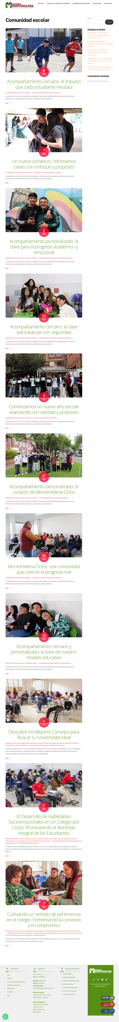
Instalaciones (97, 3)
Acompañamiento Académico (48, 338)
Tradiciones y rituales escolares (35, 935)
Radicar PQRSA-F (67, 974)
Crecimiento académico (37, 743)
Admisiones (108, 3)
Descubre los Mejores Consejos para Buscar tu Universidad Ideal (43, 735)
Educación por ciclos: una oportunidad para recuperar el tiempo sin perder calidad (100, 61)
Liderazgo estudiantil (32, 933)
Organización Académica (41, 172)
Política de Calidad (68, 984)
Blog (8, 995)
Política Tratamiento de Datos (71, 981)
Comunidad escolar (11, 92)
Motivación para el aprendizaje (63, 933)
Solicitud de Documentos (70, 991)
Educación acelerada (71, 743)
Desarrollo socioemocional (73, 841)
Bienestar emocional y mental (15, 258)
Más (7, 103)
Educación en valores (70, 838)
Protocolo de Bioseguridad (70, 987)
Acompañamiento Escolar (47, 498)
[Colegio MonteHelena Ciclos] (19, 7)
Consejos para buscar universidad (54, 745)
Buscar (90, 18)
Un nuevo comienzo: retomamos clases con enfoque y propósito (44, 164)
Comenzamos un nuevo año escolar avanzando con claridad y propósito (44, 409)
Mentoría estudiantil (46, 933)
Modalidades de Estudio (81, 3)
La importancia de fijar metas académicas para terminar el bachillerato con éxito (100, 44)
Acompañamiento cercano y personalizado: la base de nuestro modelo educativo (44, 652)
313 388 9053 (42, 981)
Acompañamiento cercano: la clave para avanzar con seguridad (44, 329)
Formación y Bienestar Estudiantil (58, 3)
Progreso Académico (66, 258)
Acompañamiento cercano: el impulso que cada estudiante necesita (44, 84)
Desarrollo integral (24, 92)
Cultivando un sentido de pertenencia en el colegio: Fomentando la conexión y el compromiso (44, 919)
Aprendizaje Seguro (62, 498)
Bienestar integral (58, 841)
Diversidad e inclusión (56, 838)
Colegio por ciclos (11, 743)
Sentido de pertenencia (17, 935)
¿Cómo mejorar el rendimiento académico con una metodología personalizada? (98, 52)
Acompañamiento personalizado (49, 258)
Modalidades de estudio (13, 985)
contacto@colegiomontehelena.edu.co (43, 988)
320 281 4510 (40, 983)
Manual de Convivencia (69, 977)
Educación (61, 743)
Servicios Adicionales (68, 994)
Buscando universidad (36, 745)
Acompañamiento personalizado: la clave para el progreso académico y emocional (44, 246)
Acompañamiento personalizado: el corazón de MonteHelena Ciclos (43, 489)
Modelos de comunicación (42, 841)
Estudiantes (23, 745)
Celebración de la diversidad (16, 933)
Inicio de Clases (38, 418)
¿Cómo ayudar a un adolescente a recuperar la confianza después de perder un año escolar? (98, 35)
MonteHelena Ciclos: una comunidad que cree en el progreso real (44, 569)
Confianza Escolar (65, 663)
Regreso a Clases (55, 172)
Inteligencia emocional (26, 841)
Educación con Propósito (40, 577)
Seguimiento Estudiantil (52, 92)
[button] (5, 1016)
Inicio (8, 975)
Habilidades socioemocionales (28, 843)
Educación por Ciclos (24, 172)
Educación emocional (12, 843)
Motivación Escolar (38, 92)
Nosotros (41, 3)
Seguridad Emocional (64, 338)
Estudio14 (103, 986)
